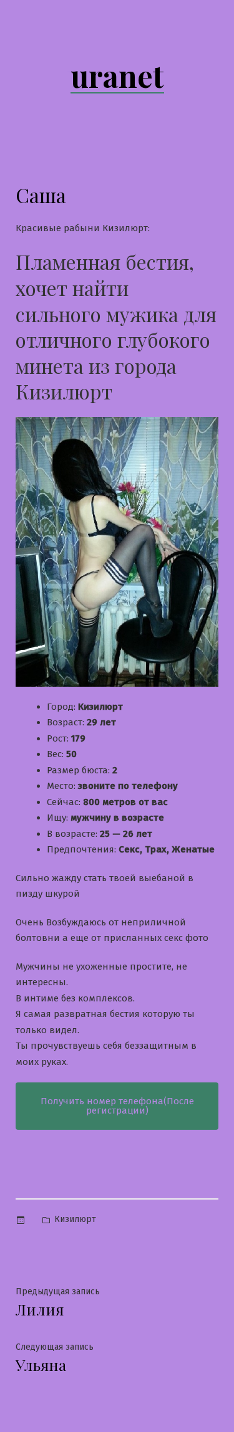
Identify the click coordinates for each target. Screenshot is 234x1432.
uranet (117, 75)
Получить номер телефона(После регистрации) (117, 1105)
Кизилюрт (75, 1219)
